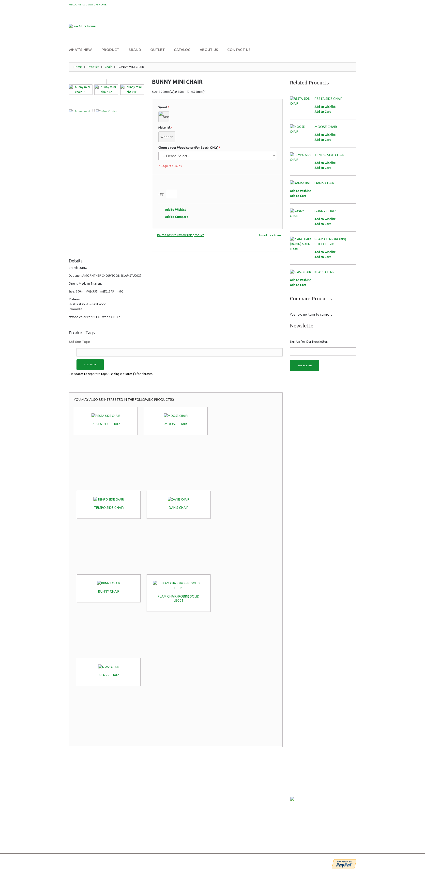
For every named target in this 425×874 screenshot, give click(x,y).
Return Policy (129, 789)
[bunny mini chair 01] (80, 89)
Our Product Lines (83, 803)
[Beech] (163, 116)
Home (78, 66)
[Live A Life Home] (82, 26)
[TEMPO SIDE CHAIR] (108, 499)
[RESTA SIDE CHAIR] (105, 415)
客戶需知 (124, 803)
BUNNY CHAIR (108, 591)
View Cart (174, 796)
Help (170, 810)
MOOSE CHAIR (176, 424)
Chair (108, 66)
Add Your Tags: (79, 341)
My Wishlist (118, 4)
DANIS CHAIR (178, 508)
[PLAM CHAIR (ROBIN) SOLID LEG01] (178, 586)
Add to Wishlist (175, 209)
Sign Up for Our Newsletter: (309, 341)
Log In (348, 19)
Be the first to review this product (180, 235)
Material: (165, 127)
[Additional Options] (344, 864)
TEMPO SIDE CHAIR (109, 508)
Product (93, 66)
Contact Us (78, 830)
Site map (75, 837)
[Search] (351, 31)
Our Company (79, 789)
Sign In (172, 789)
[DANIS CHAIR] (178, 499)
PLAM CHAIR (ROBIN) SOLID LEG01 (178, 598)
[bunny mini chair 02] (106, 89)
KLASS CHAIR (109, 675)
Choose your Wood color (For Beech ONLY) (189, 147)
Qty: (161, 193)
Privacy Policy (129, 796)
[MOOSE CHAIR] (175, 415)
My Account (327, 19)
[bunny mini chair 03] (132, 89)
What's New (78, 817)
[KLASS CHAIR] (108, 666)
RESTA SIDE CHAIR (106, 424)
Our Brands (78, 796)
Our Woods (78, 810)
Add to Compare (176, 216)
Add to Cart (323, 111)
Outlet (74, 823)
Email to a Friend (271, 235)
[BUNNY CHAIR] (108, 583)
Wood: (163, 107)
